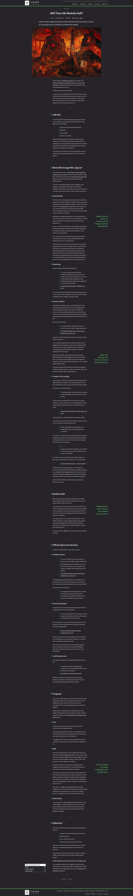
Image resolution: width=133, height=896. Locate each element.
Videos (82, 4)
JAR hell (65, 531)
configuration (66, 755)
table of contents (30, 869)
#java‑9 (67, 18)
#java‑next (59, 18)
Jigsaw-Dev (81, 868)
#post (52, 18)
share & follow (29, 871)
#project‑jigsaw (77, 18)
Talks (97, 4)
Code (89, 4)
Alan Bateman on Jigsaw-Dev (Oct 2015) (71, 673)
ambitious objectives (68, 80)
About (104, 4)
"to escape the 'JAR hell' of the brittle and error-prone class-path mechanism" (69, 83)
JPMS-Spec (56, 871)
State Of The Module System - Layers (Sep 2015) (73, 463)
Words (74, 4)
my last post (72, 119)
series (27, 867)
